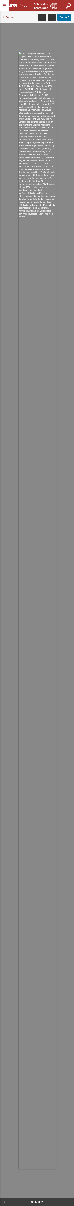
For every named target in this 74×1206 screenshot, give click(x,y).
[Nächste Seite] (70, 1202)
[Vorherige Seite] (4, 1202)
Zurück (9, 17)
